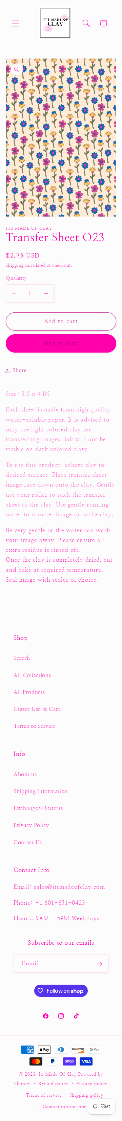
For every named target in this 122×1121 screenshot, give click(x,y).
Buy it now (61, 343)
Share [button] (19, 370)
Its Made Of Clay (58, 1074)
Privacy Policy (31, 825)
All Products (29, 692)
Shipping (14, 265)
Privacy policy (92, 1084)
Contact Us (28, 842)
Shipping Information (41, 791)
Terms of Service (34, 726)
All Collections (32, 675)
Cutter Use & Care (37, 709)
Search (22, 658)
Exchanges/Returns (38, 808)
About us (25, 774)
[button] (15, 23)
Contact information (65, 1107)
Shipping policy (86, 1095)
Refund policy (53, 1084)
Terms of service (44, 1095)
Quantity (16, 278)
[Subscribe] (99, 964)
